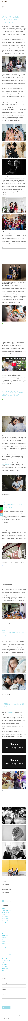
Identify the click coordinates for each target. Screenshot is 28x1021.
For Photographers (5, 926)
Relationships (4, 958)
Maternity (4, 937)
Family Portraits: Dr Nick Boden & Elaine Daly (12, 393)
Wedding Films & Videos (7, 968)
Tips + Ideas (4, 966)
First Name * (4, 978)
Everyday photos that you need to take (13, 505)
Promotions (4, 956)
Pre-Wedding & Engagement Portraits (9, 954)
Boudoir (3, 914)
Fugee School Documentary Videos (14, 705)
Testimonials (4, 964)
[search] (20, 1)
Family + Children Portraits (7, 924)
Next (10, 901)
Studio (3, 962)
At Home (3, 908)
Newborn (3, 943)
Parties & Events (5, 949)
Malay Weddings (5, 935)
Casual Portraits (5, 916)
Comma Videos (5, 922)
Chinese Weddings (5, 918)
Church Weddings (5, 920)
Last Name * (4, 983)
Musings (3, 941)
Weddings (4, 970)
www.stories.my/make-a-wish (8, 472)
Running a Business (6, 960)
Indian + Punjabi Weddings (7, 929)
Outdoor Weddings (6, 947)
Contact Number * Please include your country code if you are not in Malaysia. (13, 997)
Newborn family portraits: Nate (13, 633)
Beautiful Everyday (5, 912)
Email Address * (5, 989)
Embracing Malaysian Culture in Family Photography (11, 19)
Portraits (3, 951)
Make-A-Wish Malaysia (6, 464)
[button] (25, 1)
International (4, 931)
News (3, 945)
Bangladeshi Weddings (6, 910)
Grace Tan (3, 14)
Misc (3, 939)
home (6, 560)
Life (2, 933)
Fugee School (10, 712)
